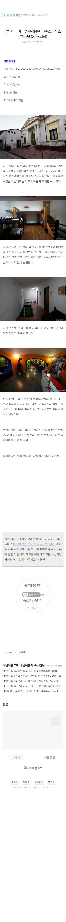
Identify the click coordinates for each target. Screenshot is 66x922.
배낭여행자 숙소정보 (32, 665)
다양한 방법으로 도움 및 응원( (31, 544)
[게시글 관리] (10, 652)
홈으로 (15, 782)
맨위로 (51, 782)
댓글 (5, 704)
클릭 (52, 544)
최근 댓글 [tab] (49, 757)
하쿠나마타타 (28, 787)
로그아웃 (39, 782)
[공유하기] (6, 652)
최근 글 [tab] (17, 757)
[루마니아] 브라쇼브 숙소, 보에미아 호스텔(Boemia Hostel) (33, 675)
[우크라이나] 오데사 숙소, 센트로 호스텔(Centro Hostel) (32, 686)
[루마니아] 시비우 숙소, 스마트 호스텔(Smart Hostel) (30, 670)
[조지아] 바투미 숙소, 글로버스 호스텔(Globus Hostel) (31, 691)
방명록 (26, 782)
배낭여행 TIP (10, 665)
